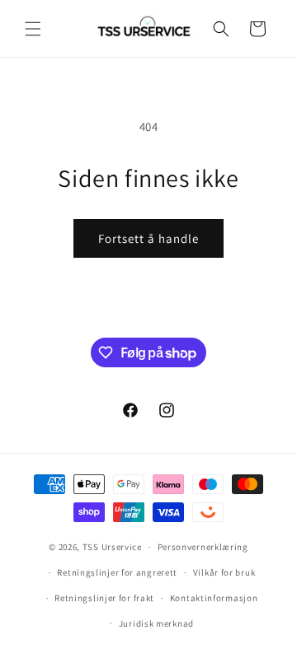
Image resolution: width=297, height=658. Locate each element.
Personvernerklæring (203, 547)
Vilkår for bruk (224, 572)
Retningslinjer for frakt (104, 598)
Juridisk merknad (156, 623)
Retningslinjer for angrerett (117, 572)
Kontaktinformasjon (214, 598)
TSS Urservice (112, 547)
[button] (33, 29)
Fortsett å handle (148, 238)
